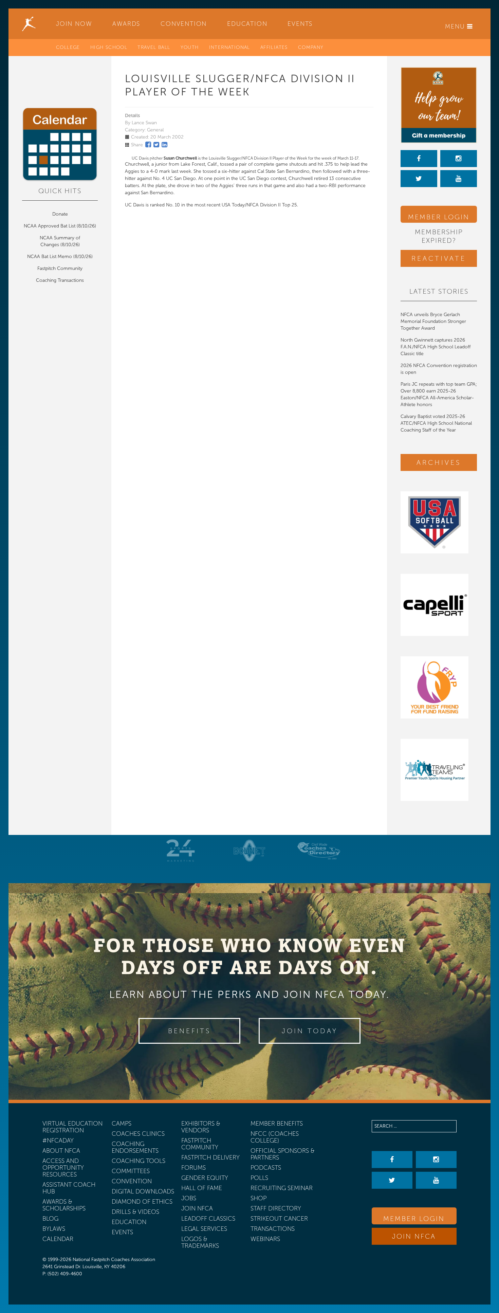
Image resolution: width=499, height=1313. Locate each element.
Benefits (189, 1031)
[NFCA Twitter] (419, 178)
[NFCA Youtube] (458, 178)
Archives (439, 462)
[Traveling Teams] (439, 770)
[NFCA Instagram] (458, 158)
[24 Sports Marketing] (180, 850)
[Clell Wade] (318, 850)
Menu (456, 26)
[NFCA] (29, 23)
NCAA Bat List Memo (50, 256)
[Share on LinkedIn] (164, 145)
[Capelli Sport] (439, 605)
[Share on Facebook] (148, 145)
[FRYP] (439, 687)
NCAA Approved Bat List (49, 226)
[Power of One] (439, 105)
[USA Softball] (439, 522)
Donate (60, 214)
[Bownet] (249, 850)
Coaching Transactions (60, 280)
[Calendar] (60, 145)
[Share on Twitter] (156, 145)
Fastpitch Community (59, 268)
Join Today (310, 1031)
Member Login (438, 217)
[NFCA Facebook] (419, 158)
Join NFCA (414, 1236)
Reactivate (438, 258)
